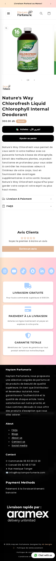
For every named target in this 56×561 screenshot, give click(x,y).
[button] (41, 13)
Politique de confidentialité (29, 552)
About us (17, 437)
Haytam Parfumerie (20, 544)
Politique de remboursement (30, 548)
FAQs (15, 430)
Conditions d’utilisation (29, 556)
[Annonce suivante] (51, 4)
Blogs (15, 433)
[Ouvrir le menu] (8, 13)
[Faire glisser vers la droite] (34, 80)
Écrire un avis (28, 248)
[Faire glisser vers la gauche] (22, 80)
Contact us (18, 441)
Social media (19, 445)
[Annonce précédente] (5, 4)
